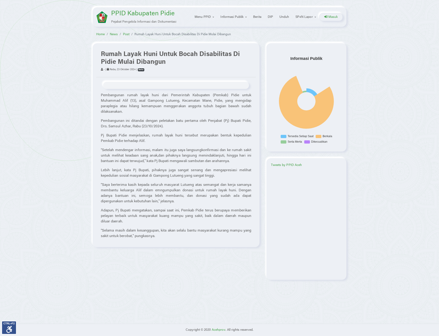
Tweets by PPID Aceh (286, 165)
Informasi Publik (232, 17)
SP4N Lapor (304, 17)
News (114, 34)
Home (100, 34)
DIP (270, 17)
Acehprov (218, 330)
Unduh (284, 17)
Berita (257, 17)
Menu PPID (203, 17)
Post (126, 34)
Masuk (332, 17)
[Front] (102, 17)
